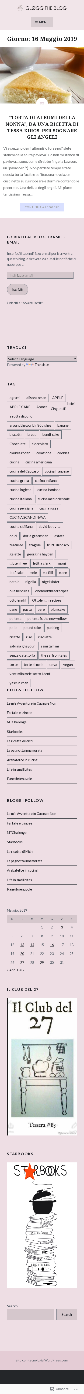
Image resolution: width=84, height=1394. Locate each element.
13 (22, 945)
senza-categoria (22, 655)
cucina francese (57, 471)
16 (52, 945)
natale (14, 582)
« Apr (11, 970)
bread (32, 434)
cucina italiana (21, 499)
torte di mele (33, 664)
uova (53, 664)
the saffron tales (54, 655)
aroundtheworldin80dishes (30, 425)
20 (22, 954)
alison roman (36, 398)
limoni (61, 563)
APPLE (57, 398)
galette (15, 554)
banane (63, 425)
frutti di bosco (58, 545)
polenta (15, 618)
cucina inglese (20, 490)
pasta (27, 609)
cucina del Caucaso (24, 471)
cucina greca (19, 480)
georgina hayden (40, 554)
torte (14, 664)
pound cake (32, 627)
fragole (35, 545)
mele (33, 572)
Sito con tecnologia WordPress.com (42, 1360)
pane (13, 609)
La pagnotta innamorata (24, 750)
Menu (44, 22)
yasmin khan (19, 683)
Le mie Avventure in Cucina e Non (31, 703)
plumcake (58, 609)
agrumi (15, 398)
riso (29, 637)
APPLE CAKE (20, 407)
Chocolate (18, 444)
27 (22, 963)
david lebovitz (49, 526)
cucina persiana (21, 508)
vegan (68, 664)
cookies (63, 453)
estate (59, 536)
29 (42, 963)
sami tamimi (50, 646)
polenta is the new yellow (47, 618)
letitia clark (41, 563)
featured (16, 545)
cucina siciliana (21, 526)
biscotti (15, 434)
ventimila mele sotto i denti (30, 674)
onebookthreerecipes (51, 591)
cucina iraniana (48, 490)
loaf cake (17, 572)
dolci (13, 536)
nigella (30, 582)
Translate (42, 365)
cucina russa (48, 508)
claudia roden (20, 453)
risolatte (45, 637)
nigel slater (51, 582)
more (63, 572)
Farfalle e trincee (19, 713)
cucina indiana (46, 480)
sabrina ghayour (22, 646)
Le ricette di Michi (20, 741)
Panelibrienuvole (19, 779)
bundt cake (50, 434)
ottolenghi (18, 600)
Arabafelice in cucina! (22, 760)
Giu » (20, 970)
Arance (41, 407)
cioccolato (40, 444)
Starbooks (15, 732)
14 (32, 945)
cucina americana (38, 462)
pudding (53, 627)
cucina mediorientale (54, 499)
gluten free (18, 563)
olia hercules (19, 591)
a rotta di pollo (21, 416)
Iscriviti (17, 290)
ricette (15, 637)
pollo (14, 627)
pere (41, 609)
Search (12, 1306)
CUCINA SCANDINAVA (28, 517)
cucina (14, 462)
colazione (43, 453)
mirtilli (48, 572)
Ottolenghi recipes (46, 600)
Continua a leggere (42, 207)
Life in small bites (19, 769)
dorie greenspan (35, 536)
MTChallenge (17, 722)
